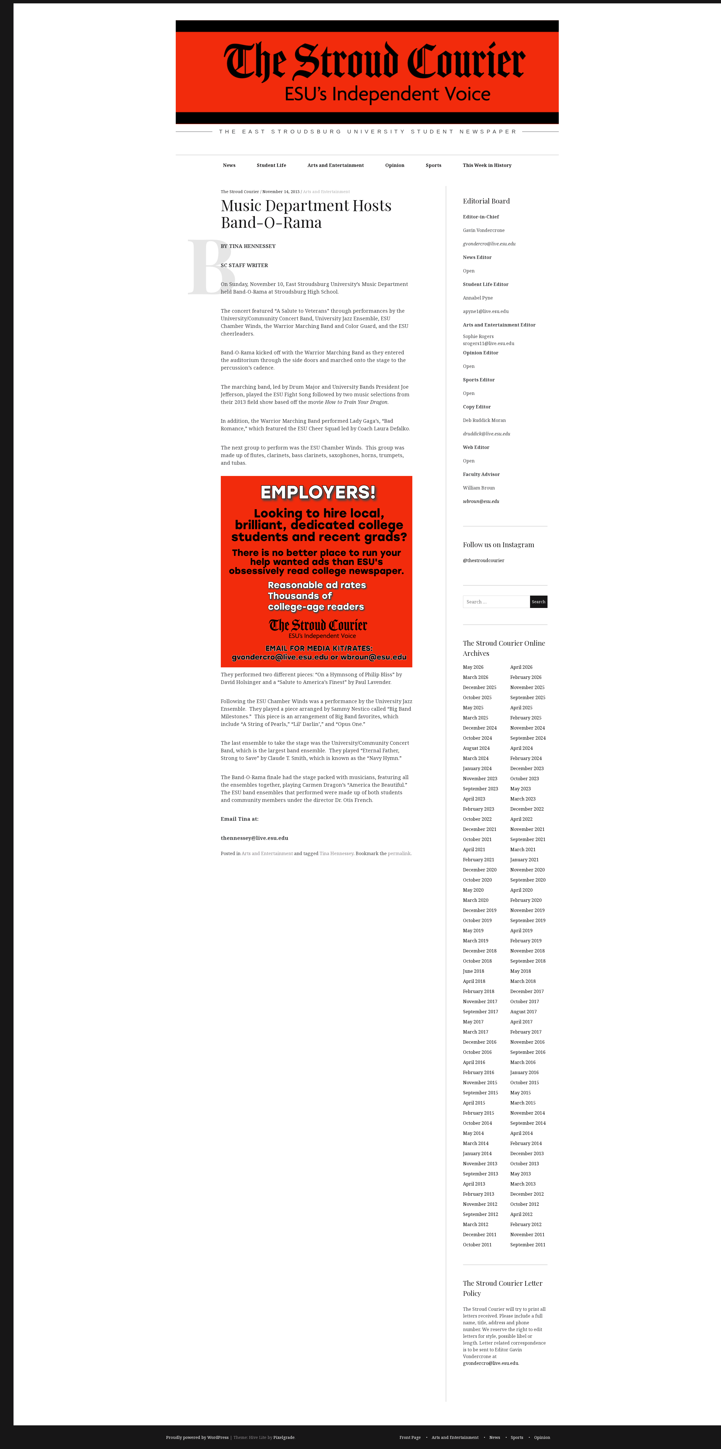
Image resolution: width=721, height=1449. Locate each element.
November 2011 (527, 1234)
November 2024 (527, 728)
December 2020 (480, 870)
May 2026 (473, 667)
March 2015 (523, 1103)
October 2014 (477, 1123)
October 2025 (477, 697)
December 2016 (480, 1042)
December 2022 (527, 809)
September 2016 (528, 1052)
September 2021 (528, 839)
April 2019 (521, 930)
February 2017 (526, 1032)
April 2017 (521, 1022)
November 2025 (527, 687)
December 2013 (527, 1153)
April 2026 (521, 667)
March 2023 (523, 799)
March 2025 (475, 718)
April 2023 (474, 799)
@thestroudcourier (483, 560)
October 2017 (524, 1001)
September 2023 (480, 789)
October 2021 (477, 839)
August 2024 (476, 748)
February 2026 (526, 677)
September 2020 (528, 880)
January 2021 (524, 860)
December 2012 (527, 1194)
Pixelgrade (284, 1437)
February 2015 (478, 1113)
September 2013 (480, 1174)
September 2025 (528, 697)
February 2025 (526, 718)
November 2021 (527, 829)
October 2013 (524, 1163)
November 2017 (480, 1001)
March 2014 (475, 1143)
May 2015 (520, 1093)
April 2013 (474, 1184)
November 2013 (480, 1163)
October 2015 (524, 1082)
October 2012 (524, 1204)
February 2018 (478, 991)
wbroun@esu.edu (481, 501)
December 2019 (480, 910)
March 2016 (523, 1062)
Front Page (410, 1437)
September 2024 (528, 738)
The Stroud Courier (240, 191)
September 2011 (528, 1245)
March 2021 (523, 849)
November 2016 (527, 1042)
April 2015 (474, 1103)
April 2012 (521, 1214)
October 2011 (477, 1245)
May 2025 (473, 708)
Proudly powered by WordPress (197, 1437)
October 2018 (477, 961)
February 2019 (526, 941)
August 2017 (523, 1012)
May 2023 (520, 789)
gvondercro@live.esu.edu (490, 1363)
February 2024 (526, 758)
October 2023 (524, 778)
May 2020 (473, 890)
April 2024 (521, 748)
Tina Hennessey (336, 853)
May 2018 (520, 971)
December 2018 (480, 951)
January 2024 (477, 768)
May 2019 (473, 930)
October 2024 (477, 738)
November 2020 (527, 870)
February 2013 (478, 1194)
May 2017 (473, 1022)
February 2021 (478, 860)
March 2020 (475, 900)
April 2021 (474, 849)
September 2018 (528, 961)
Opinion (394, 165)
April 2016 (474, 1062)
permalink (399, 853)
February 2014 (526, 1143)
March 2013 (523, 1184)
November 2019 (527, 910)
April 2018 (474, 981)
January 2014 (477, 1153)
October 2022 (477, 819)
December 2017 (527, 991)
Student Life (271, 165)
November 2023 (480, 778)
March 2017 (475, 1032)
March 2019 (475, 941)
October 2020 (477, 880)
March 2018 (523, 981)
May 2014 (473, 1133)
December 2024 (480, 728)
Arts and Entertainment (336, 165)
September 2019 (528, 920)
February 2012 (526, 1224)
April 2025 (521, 708)
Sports (433, 165)
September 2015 (480, 1093)
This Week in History (487, 165)
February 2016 (478, 1072)
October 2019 (477, 920)
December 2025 (480, 687)
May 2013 (520, 1174)
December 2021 (480, 829)
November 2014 (527, 1113)
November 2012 (480, 1204)
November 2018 (527, 951)
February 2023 (478, 809)
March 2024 (475, 758)
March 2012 (475, 1224)
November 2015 (480, 1082)
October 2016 (477, 1052)
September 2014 (528, 1123)
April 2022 (521, 819)
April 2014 (521, 1133)
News (229, 165)
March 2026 (475, 677)
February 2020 (526, 900)
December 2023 (527, 768)
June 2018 (473, 971)
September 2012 (480, 1214)
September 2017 (480, 1012)
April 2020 (521, 890)
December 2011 (480, 1234)
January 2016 (524, 1072)
